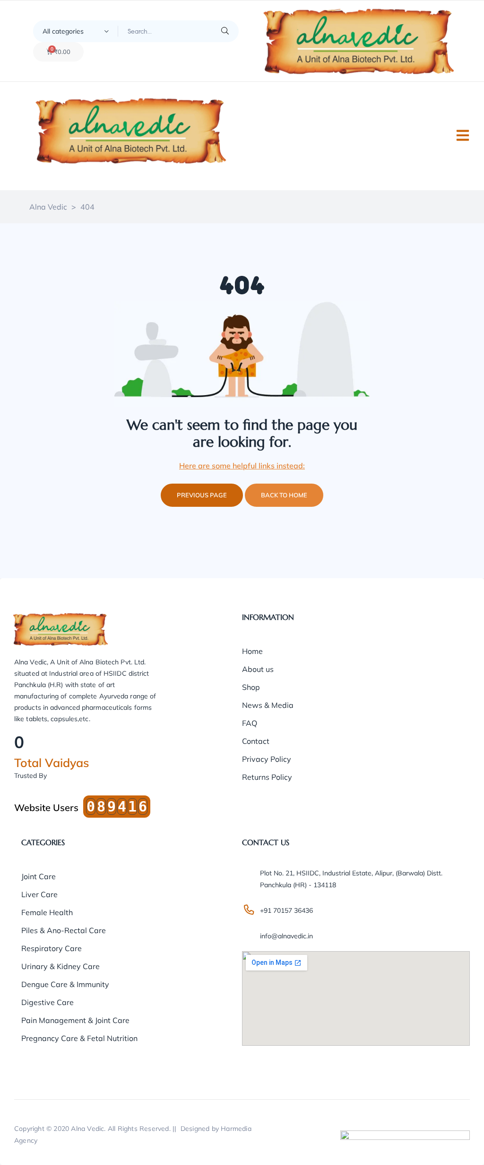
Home (252, 651)
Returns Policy (267, 777)
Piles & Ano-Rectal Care (63, 930)
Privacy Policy (266, 759)
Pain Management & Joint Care (75, 1020)
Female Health (47, 912)
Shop (251, 687)
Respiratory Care (51, 948)
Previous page (202, 495)
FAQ (249, 723)
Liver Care (39, 894)
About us (258, 669)
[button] (463, 135)
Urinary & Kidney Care (60, 966)
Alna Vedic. (88, 1128)
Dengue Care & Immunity (65, 984)
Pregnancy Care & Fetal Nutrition (79, 1038)
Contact (255, 741)
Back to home (284, 495)
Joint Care (38, 876)
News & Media (268, 705)
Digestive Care (47, 1002)
